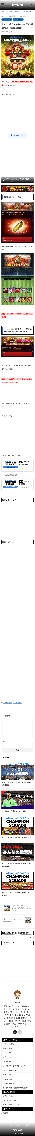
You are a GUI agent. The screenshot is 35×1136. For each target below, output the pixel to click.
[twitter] (15, 1032)
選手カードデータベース (10, 1057)
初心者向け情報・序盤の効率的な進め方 (15, 1088)
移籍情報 (5, 1113)
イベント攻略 (7, 1052)
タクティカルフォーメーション (12, 1074)
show (22, 135)
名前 (3, 741)
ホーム (4, 11)
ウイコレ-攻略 (7, 703)
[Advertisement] (17, 113)
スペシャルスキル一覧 (10, 1070)
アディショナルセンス (10, 1083)
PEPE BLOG (17, 1130)
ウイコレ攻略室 (27, 11)
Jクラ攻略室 (10, 1092)
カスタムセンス (8, 1079)
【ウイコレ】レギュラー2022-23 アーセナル (16, 837)
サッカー (8, 1109)
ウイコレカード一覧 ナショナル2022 (13, 811)
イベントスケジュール (10, 1044)
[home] (20, 1032)
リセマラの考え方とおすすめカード (14, 1066)
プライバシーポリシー (16, 1125)
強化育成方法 (7, 1061)
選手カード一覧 (8, 1048)
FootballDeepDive (14, 11)
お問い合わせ (27, 1125)
